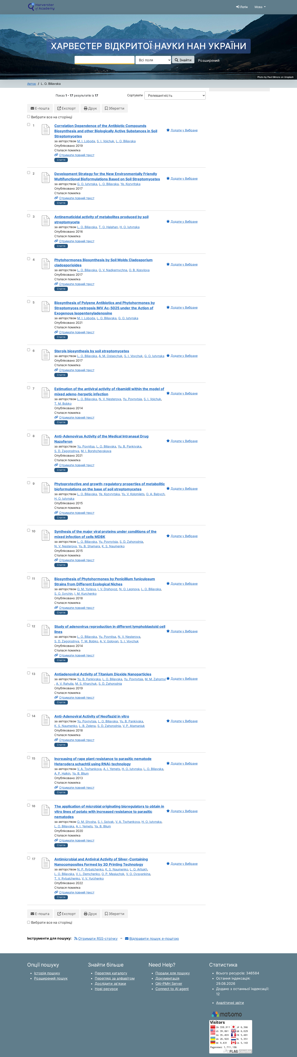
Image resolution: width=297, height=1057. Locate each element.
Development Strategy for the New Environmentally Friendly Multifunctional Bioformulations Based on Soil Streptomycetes (107, 176)
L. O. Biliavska (126, 141)
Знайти (185, 60)
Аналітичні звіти (230, 1002)
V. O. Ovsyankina (138, 874)
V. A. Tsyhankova (89, 769)
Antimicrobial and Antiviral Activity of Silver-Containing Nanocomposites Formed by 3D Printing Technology (101, 862)
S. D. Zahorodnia (131, 541)
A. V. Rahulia (64, 683)
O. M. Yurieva (86, 589)
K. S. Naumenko (113, 546)
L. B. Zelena (87, 726)
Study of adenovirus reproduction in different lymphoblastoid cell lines (109, 629)
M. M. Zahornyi (155, 679)
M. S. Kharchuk (86, 683)
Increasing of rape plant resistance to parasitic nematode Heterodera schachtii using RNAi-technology (103, 761)
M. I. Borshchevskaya (96, 451)
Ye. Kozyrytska (109, 494)
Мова (258, 7)
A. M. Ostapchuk (110, 356)
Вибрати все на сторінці (51, 117)
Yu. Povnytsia (132, 399)
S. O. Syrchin (63, 593)
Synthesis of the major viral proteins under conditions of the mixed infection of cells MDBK (105, 534)
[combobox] (105, 60)
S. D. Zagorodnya (66, 451)
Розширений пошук (51, 978)
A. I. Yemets (111, 769)
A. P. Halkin (62, 773)
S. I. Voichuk (105, 141)
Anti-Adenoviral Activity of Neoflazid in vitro (91, 716)
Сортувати (135, 95)
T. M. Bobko (63, 403)
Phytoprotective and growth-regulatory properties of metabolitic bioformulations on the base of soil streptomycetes (109, 486)
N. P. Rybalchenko (90, 869)
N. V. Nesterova (110, 399)
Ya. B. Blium (80, 773)
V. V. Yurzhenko (93, 878)
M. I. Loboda (86, 141)
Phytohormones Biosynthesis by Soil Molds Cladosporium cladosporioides (103, 262)
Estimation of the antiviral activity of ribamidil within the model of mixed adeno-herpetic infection (109, 391)
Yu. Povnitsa (86, 446)
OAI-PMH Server (168, 983)
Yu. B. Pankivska (129, 446)
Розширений (209, 60)
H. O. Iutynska (130, 227)
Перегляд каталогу (111, 973)
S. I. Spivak (106, 821)
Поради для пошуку (172, 973)
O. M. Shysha (86, 821)
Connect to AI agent (172, 989)
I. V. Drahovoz (107, 589)
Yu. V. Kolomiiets (133, 494)
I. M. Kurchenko (85, 593)
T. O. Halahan (108, 227)
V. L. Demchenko (88, 874)
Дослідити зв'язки (110, 983)
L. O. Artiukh (138, 869)
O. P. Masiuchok (113, 874)
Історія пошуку (47, 973)
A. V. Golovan (109, 641)
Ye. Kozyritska (130, 184)
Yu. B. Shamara (89, 546)
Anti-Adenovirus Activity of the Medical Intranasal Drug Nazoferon (101, 439)
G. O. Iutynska (87, 184)
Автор (31, 83)
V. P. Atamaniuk (134, 726)
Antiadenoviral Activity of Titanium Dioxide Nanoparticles (102, 674)
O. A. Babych (155, 494)
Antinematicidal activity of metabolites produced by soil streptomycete (101, 219)
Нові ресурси (106, 989)
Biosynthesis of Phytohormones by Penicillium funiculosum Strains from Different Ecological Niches (104, 581)
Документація (167, 978)
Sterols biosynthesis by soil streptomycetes (91, 351)
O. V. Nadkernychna (113, 270)
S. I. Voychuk (133, 356)
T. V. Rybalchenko (67, 878)
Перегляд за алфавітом (115, 978)
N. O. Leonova (129, 589)
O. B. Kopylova (139, 270)
